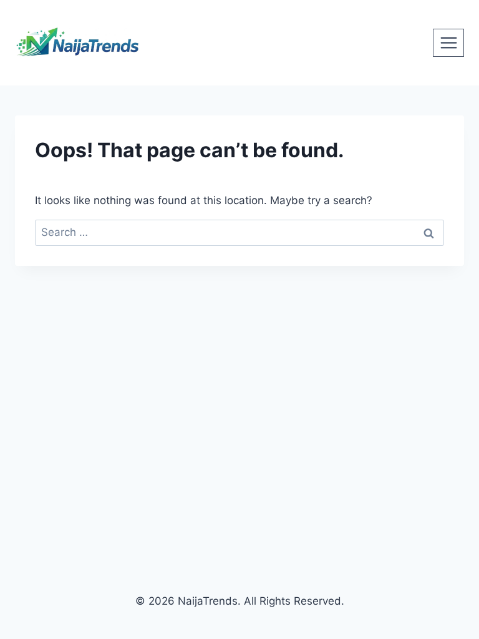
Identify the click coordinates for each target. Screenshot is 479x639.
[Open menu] (448, 42)
